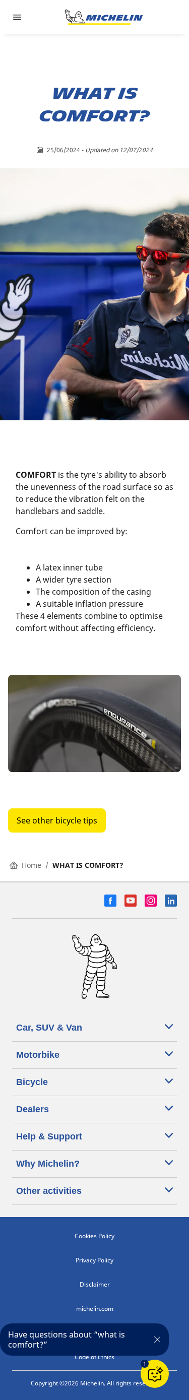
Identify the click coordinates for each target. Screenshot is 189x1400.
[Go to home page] (104, 17)
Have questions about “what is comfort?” (66, 1339)
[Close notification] (157, 1339)
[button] (145, 1364)
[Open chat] (155, 1374)
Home (31, 865)
